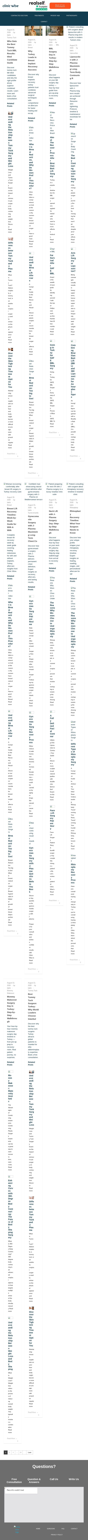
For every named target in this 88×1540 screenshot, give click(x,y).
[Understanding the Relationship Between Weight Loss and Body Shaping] (10, 1318)
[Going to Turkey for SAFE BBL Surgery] (52, 341)
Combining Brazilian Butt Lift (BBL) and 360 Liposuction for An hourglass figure (73, 371)
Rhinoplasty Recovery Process (73, 873)
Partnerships (71, 15)
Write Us (74, 1479)
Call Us (54, 1479)
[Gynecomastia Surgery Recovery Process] (31, 712)
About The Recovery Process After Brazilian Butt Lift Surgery (52, 156)
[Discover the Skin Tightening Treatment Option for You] (10, 349)
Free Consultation (14, 1481)
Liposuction (74, 53)
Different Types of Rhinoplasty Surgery (73, 754)
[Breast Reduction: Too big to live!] (31, 367)
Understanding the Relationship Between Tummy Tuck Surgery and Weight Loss (10, 141)
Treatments (39, 15)
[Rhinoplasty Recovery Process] (73, 858)
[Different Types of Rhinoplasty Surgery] (73, 731)
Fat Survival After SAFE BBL (52, 264)
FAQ (62, 1529)
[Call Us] (54, 1474)
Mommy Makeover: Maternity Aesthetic (10, 1088)
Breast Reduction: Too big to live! (31, 388)
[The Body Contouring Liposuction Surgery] (73, 142)
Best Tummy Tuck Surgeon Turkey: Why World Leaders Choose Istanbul (33, 1006)
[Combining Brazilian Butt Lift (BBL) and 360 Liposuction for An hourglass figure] (73, 341)
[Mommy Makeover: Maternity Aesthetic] (10, 1071)
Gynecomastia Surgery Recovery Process (31, 729)
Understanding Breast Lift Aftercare (31, 269)
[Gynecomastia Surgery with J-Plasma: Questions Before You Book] (31, 840)
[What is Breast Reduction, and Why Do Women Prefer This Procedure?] (31, 134)
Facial (51, 507)
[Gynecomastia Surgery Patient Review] (31, 597)
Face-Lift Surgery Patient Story (52, 819)
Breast (30, 47)
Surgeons (51, 1529)
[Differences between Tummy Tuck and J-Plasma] (10, 239)
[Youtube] (76, 8)
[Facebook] (81, 3)
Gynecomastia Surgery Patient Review (31, 612)
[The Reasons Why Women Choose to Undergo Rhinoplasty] (52, 592)
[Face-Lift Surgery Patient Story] (52, 806)
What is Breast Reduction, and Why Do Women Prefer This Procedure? (31, 166)
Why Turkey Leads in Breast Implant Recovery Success (32, 60)
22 (21, 1452)
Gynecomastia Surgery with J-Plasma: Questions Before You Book (31, 870)
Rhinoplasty (74, 507)
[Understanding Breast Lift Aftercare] (31, 253)
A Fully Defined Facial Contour (52, 726)
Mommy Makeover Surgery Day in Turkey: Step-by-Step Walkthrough (12, 1009)
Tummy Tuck (11, 37)
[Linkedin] (81, 8)
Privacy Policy (57, 1535)
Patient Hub (55, 15)
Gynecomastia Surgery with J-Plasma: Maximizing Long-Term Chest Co (33, 528)
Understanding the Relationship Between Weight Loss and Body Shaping (10, 1345)
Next (24, 1452)
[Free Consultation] (14, 1474)
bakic (9, 35)
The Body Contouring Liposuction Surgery (73, 168)
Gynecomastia (33, 513)
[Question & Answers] (34, 1474)
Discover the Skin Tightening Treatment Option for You (10, 370)
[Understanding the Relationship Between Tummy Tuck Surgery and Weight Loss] (10, 113)
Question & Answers (34, 1481)
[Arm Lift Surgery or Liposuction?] (73, 249)
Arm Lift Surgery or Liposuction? (73, 262)
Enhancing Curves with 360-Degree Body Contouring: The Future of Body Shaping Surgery (10, 1209)
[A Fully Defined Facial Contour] (52, 711)
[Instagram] (76, 3)
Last (29, 1452)
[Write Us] (74, 1474)
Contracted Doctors (19, 15)
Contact (44, 21)
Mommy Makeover (10, 992)
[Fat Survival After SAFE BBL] (52, 250)
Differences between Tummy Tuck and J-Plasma (10, 257)
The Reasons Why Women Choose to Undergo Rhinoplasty (52, 619)
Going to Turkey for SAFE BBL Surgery (52, 356)
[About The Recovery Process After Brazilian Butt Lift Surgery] (52, 129)
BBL (57, 45)
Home (38, 1529)
